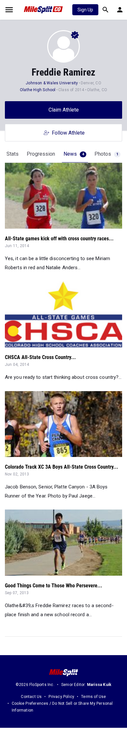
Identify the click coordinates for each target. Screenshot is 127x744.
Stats (13, 154)
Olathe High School (38, 90)
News (74, 154)
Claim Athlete (64, 110)
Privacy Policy (61, 696)
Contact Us (31, 696)
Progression (41, 154)
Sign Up (85, 9)
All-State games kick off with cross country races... (59, 238)
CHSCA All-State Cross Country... (40, 357)
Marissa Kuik (99, 684)
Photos (106, 154)
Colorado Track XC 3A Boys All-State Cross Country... (61, 467)
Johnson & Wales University (52, 83)
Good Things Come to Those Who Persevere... (53, 585)
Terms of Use (93, 696)
